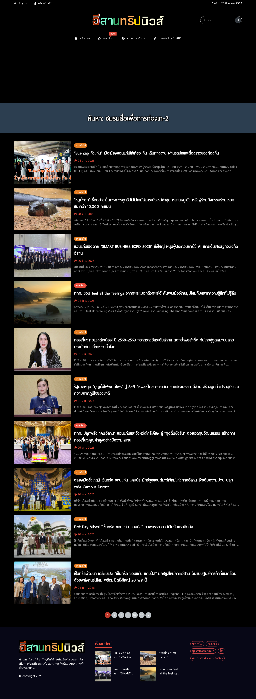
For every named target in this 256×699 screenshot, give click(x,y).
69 (135, 615)
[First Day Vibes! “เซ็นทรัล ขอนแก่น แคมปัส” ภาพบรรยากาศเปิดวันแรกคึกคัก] (42, 536)
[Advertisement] (128, 73)
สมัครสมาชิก (44, 3)
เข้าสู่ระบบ (23, 3)
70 (141, 615)
